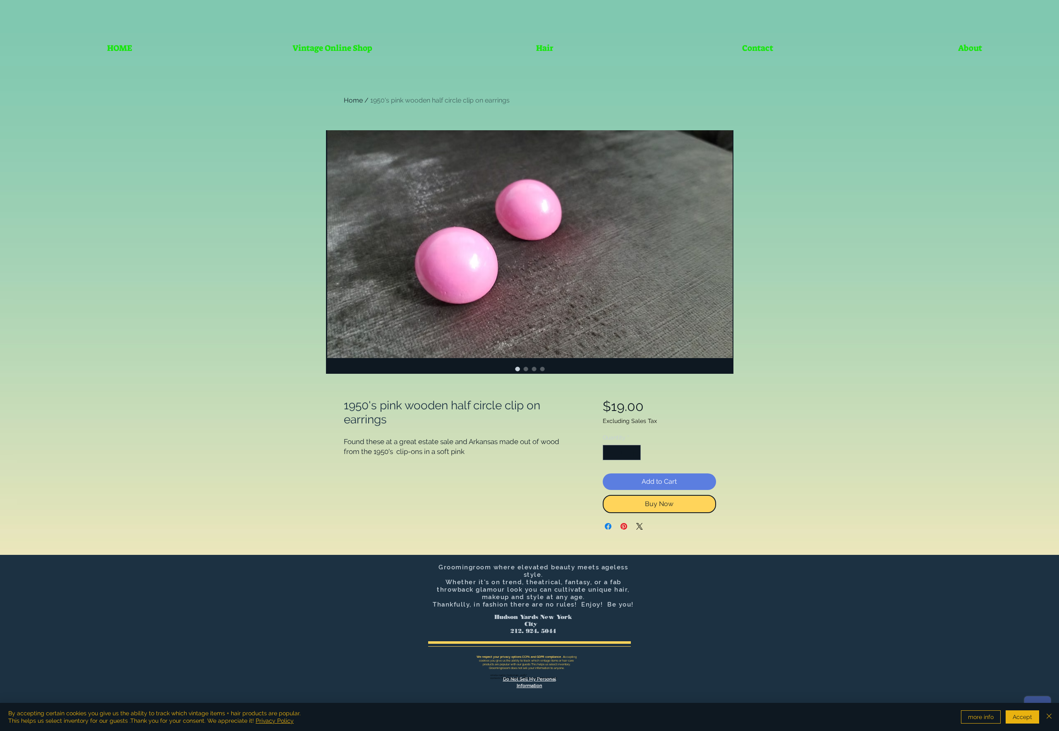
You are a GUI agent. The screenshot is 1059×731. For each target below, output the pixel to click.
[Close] (1049, 717)
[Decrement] (609, 452)
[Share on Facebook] (608, 526)
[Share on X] (640, 526)
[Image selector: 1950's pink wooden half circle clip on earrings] (517, 369)
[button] (544, 48)
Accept (1022, 717)
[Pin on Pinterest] (624, 526)
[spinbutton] (621, 452)
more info (981, 717)
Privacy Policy (275, 720)
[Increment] (634, 452)
